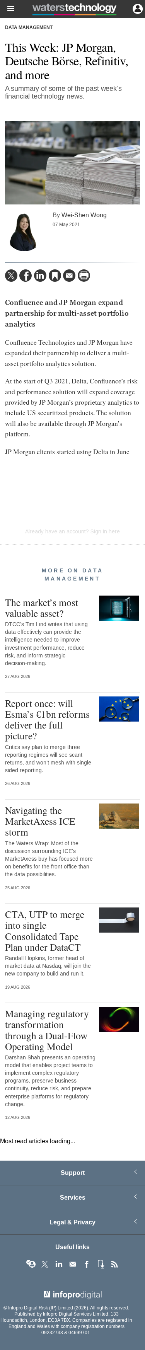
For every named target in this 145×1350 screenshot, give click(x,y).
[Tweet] (11, 275)
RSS (114, 1264)
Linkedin (58, 1264)
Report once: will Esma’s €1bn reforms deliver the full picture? (47, 719)
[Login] (137, 8)
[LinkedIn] (40, 275)
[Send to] (69, 275)
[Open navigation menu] (7, 9)
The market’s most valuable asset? (41, 607)
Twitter (44, 1264)
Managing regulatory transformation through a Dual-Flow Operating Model (47, 1030)
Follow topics (31, 1264)
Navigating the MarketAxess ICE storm (40, 821)
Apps (100, 1264)
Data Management (29, 28)
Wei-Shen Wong (84, 215)
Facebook (86, 1264)
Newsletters (72, 1264)
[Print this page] (84, 275)
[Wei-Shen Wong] (24, 232)
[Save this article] (55, 275)
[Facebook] (25, 275)
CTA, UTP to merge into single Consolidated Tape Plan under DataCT (44, 930)
